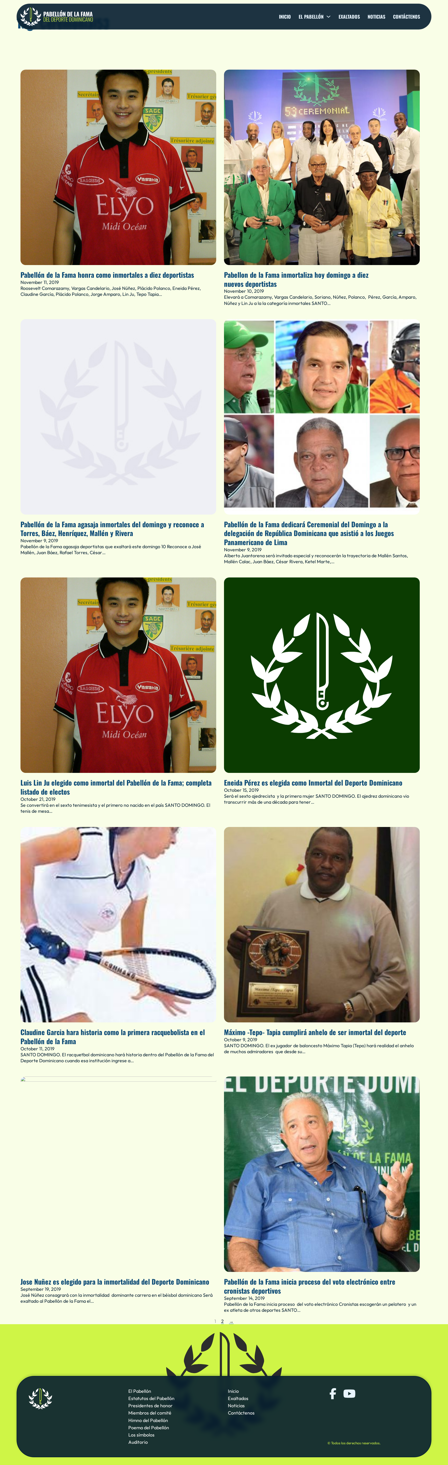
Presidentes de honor (150, 1406)
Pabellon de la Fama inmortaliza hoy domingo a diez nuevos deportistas (296, 279)
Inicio (285, 16)
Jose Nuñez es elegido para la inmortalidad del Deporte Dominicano (114, 1281)
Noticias (376, 16)
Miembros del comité (149, 1413)
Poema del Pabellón (148, 1428)
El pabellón (311, 16)
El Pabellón (139, 1391)
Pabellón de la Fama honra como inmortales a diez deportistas (107, 274)
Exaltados (349, 16)
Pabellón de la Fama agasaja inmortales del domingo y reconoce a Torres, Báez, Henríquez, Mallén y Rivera (112, 528)
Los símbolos (141, 1435)
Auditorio (138, 1442)
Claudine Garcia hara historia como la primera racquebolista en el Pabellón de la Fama (112, 1036)
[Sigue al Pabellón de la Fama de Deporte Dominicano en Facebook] (333, 1393)
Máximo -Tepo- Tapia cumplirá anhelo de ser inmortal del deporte (315, 1032)
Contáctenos (406, 16)
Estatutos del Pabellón (151, 1398)
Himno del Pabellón (148, 1420)
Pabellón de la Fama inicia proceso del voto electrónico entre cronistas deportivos (309, 1286)
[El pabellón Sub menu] (328, 16)
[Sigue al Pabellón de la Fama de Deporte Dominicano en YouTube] (348, 1393)
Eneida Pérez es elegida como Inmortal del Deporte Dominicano (313, 782)
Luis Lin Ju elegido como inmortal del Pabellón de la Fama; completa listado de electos (116, 787)
